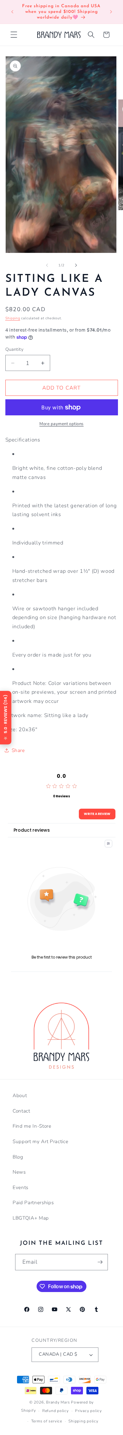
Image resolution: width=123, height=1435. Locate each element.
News (19, 1172)
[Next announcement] (111, 12)
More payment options (61, 424)
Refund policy (55, 1410)
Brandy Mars (58, 1402)
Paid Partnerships (33, 1202)
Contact (21, 1111)
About (20, 1095)
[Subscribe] (100, 1262)
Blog (18, 1156)
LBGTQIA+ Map (31, 1218)
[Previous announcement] (12, 12)
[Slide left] (47, 265)
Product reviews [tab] (32, 830)
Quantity (14, 349)
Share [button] (18, 750)
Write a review (97, 813)
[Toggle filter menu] (108, 843)
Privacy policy (88, 1410)
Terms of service (46, 1421)
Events (20, 1187)
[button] (13, 34)
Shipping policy (83, 1421)
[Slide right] (76, 265)
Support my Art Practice (40, 1141)
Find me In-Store (32, 1126)
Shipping (12, 318)
